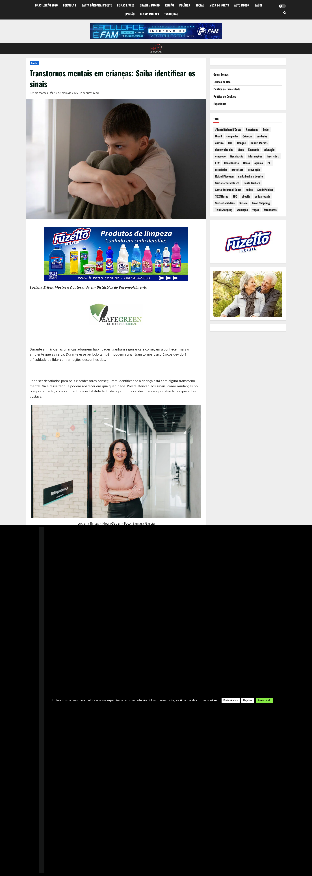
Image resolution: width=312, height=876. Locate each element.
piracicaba (221, 169)
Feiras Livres (125, 5)
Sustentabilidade (225, 203)
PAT (269, 163)
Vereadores (270, 209)
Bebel (266, 129)
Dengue (241, 143)
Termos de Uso (222, 82)
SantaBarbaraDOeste (227, 183)
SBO (235, 196)
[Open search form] (284, 13)
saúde (249, 189)
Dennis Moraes (149, 14)
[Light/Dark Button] (282, 6)
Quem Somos (221, 74)
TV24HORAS (171, 14)
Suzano (243, 203)
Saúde (258, 5)
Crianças (247, 136)
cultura (219, 143)
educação (269, 149)
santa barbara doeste (250, 176)
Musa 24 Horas (219, 5)
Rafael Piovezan (224, 176)
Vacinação (242, 209)
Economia (253, 149)
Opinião (130, 14)
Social (200, 5)
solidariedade (262, 196)
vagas (255, 209)
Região (169, 5)
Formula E (69, 5)
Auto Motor (241, 5)
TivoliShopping (223, 209)
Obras (246, 163)
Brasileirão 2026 (46, 5)
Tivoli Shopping (261, 203)
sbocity (246, 196)
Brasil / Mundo (150, 5)
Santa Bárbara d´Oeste (97, 5)
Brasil (218, 136)
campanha (232, 136)
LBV (217, 163)
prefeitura (237, 169)
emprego (220, 156)
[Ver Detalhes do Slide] (156, 31)
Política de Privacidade (226, 89)
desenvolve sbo (224, 149)
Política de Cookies (224, 96)
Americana (252, 129)
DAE (230, 143)
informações (255, 156)
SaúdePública (265, 189)
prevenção (254, 169)
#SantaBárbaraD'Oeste (228, 129)
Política (184, 5)
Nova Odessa (231, 163)
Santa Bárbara (252, 183)
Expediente (219, 103)
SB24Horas (221, 196)
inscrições (273, 156)
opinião (258, 163)
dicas (241, 149)
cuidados (262, 136)
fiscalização (236, 156)
